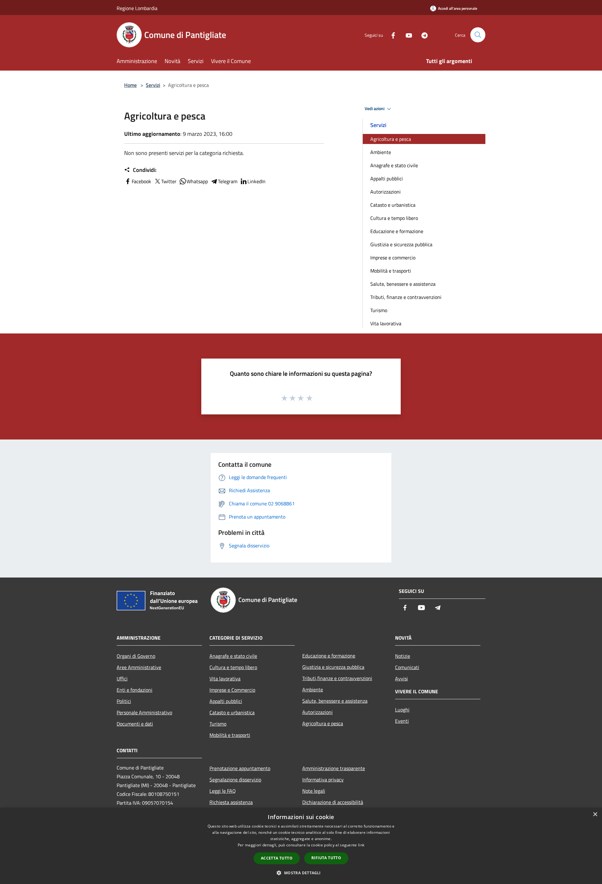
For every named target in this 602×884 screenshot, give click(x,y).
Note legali (313, 791)
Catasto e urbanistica (392, 205)
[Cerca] (477, 34)
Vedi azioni (375, 108)
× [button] (595, 814)
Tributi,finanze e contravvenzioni (337, 678)
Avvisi (401, 678)
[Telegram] (422, 34)
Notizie (402, 656)
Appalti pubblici (386, 178)
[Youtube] (406, 34)
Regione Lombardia (137, 8)
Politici (124, 701)
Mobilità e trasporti (390, 270)
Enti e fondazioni (134, 690)
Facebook (141, 181)
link (361, 845)
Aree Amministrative (139, 667)
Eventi (402, 721)
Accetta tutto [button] (277, 858)
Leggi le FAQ (222, 791)
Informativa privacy (323, 779)
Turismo (378, 310)
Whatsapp (197, 181)
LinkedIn (256, 181)
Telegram (227, 181)
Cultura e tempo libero (394, 218)
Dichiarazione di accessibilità (332, 802)
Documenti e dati (135, 723)
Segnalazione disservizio (235, 779)
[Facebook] (390, 34)
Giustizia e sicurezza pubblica (401, 244)
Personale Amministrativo (144, 712)
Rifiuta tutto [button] (326, 857)
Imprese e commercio (392, 257)
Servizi (153, 85)
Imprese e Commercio (232, 690)
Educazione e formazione (396, 231)
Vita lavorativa (385, 323)
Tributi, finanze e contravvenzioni (405, 297)
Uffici (122, 678)
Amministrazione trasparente (333, 768)
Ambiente (380, 152)
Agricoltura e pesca (390, 139)
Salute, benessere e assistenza (403, 284)
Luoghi (402, 709)
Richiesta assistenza (231, 802)
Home (130, 85)
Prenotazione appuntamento (239, 768)
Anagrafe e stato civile (394, 165)
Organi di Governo (136, 656)
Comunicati (407, 667)
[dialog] (301, 846)
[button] (300, 872)
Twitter (169, 181)
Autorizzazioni (385, 191)
